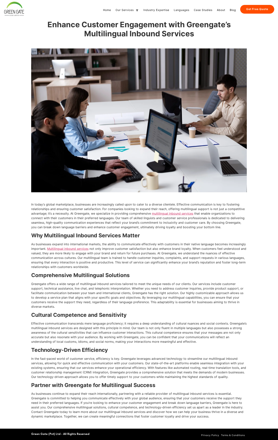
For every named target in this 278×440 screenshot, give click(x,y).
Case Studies (203, 10)
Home (107, 10)
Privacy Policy (210, 435)
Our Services (125, 10)
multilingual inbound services (172, 213)
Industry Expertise (156, 10)
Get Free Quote (257, 9)
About (221, 10)
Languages (181, 10)
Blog (233, 10)
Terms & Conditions (233, 435)
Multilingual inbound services (68, 249)
